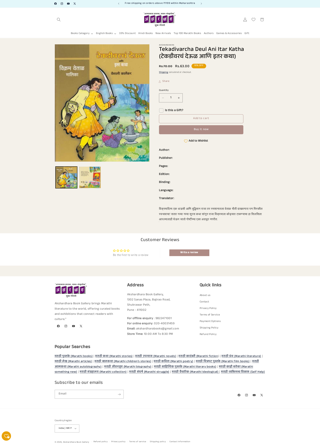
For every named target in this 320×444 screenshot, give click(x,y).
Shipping (163, 73)
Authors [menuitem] (209, 33)
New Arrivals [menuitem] (163, 33)
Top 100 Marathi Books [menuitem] (187, 33)
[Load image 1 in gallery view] (66, 177)
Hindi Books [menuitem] (145, 33)
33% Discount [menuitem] (127, 33)
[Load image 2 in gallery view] (90, 177)
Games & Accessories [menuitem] (229, 33)
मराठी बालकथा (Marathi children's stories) (122, 361)
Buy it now (201, 129)
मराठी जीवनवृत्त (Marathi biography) (128, 366)
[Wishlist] (253, 19)
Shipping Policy (209, 328)
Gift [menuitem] (246, 33)
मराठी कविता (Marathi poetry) (173, 361)
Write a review (189, 252)
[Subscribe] (119, 394)
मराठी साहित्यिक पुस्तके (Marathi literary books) (185, 366)
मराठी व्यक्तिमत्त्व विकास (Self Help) (243, 372)
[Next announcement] (201, 3)
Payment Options (210, 321)
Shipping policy (158, 441)
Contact (204, 302)
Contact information (180, 441)
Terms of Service (210, 315)
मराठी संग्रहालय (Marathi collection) (103, 372)
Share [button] (165, 81)
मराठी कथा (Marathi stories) (114, 356)
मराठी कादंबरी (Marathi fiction (198, 356)
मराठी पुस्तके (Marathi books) (74, 356)
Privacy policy (118, 441)
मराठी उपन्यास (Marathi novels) (155, 356)
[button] (59, 19)
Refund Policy (208, 334)
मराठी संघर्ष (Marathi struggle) (149, 372)
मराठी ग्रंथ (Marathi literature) (241, 356)
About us (205, 295)
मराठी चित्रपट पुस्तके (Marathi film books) (223, 361)
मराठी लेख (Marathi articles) (73, 361)
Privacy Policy (208, 308)
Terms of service (137, 441)
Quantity (164, 90)
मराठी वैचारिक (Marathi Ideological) (195, 372)
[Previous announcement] (118, 3)
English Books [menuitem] (104, 33)
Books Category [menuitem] (80, 33)
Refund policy (101, 441)
